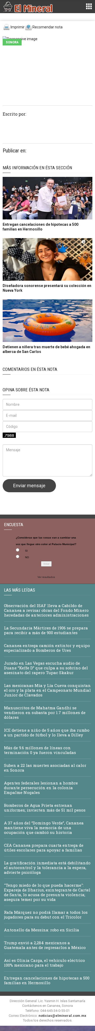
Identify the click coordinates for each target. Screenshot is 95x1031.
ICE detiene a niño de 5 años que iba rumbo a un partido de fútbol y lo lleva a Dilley (46, 732)
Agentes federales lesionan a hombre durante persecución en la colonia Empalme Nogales (41, 788)
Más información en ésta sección (37, 167)
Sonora (12, 42)
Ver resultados (46, 577)
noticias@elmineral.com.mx (62, 1016)
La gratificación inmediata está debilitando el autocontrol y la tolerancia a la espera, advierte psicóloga (47, 867)
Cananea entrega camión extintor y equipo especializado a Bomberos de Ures (47, 648)
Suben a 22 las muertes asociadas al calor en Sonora (45, 767)
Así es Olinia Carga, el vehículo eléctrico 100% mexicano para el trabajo (44, 962)
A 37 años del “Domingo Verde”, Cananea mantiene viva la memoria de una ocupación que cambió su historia (44, 827)
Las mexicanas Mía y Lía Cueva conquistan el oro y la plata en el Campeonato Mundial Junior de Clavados (47, 690)
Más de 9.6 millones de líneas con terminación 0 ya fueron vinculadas (40, 750)
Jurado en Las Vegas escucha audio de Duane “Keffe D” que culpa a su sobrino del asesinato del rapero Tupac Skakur (46, 668)
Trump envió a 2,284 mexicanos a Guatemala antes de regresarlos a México (45, 945)
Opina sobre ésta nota (26, 389)
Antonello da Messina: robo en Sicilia (41, 929)
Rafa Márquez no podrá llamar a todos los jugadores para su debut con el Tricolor (46, 914)
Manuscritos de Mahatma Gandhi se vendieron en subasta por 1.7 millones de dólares (45, 712)
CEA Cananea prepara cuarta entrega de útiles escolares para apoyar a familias (43, 847)
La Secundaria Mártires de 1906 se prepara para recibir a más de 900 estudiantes (46, 630)
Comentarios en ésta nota (30, 369)
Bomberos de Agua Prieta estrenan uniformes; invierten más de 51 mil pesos (45, 807)
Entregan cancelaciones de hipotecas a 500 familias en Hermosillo (46, 980)
